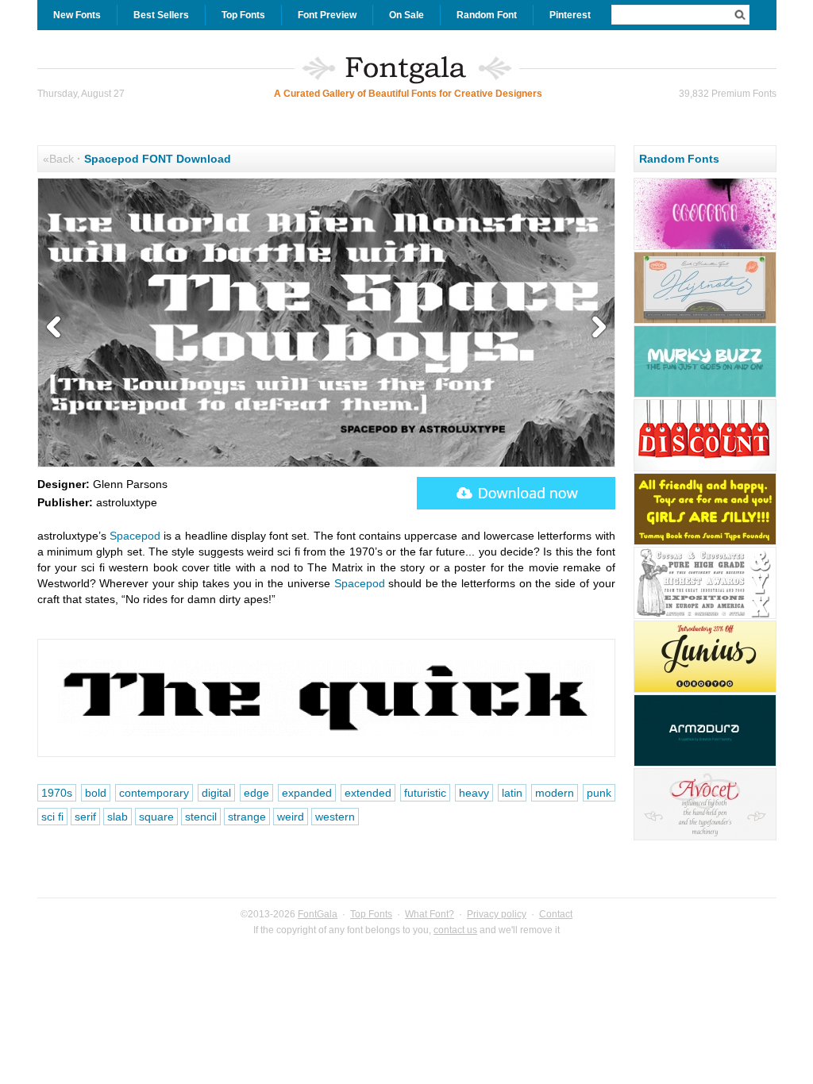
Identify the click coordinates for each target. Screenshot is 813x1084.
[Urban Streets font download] (705, 247)
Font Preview (327, 15)
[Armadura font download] (705, 764)
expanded (307, 792)
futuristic (425, 792)
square (156, 816)
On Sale (406, 15)
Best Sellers (161, 15)
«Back (58, 158)
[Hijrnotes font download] (705, 321)
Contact (555, 914)
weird (290, 816)
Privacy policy (496, 914)
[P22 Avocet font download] (705, 838)
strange (247, 816)
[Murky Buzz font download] (705, 395)
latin (512, 792)
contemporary (154, 792)
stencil (201, 816)
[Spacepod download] (516, 493)
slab (117, 816)
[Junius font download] (705, 690)
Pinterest (570, 15)
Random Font (487, 15)
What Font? (429, 914)
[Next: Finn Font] (595, 327)
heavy (474, 792)
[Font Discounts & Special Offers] (705, 469)
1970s (56, 792)
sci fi (52, 816)
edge (256, 792)
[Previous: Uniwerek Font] (57, 327)
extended (368, 792)
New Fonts (77, 15)
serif (85, 816)
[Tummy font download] (705, 542)
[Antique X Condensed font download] (705, 616)
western (335, 816)
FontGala (317, 914)
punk (599, 792)
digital (216, 792)
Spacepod (135, 535)
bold (95, 792)
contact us (455, 930)
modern (554, 792)
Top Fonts (243, 15)
